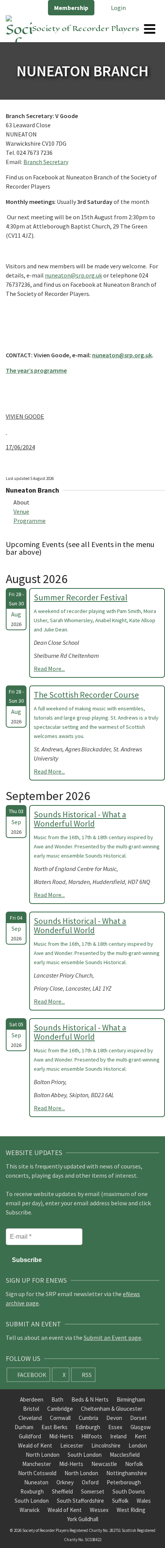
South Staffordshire (80, 1500)
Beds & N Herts (90, 1399)
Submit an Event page (112, 1337)
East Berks (54, 1427)
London (138, 1445)
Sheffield (62, 1491)
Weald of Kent (35, 1445)
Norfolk (134, 1463)
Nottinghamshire (126, 1473)
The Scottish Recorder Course (86, 694)
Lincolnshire (105, 1445)
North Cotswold (37, 1473)
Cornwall (60, 1417)
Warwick (30, 1509)
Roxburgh (32, 1491)
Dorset (138, 1417)
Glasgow (140, 1427)
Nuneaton (36, 1482)
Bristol (31, 1408)
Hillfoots (91, 1436)
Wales (144, 1500)
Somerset (92, 1491)
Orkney (65, 1482)
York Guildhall (82, 1519)
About (21, 502)
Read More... (49, 668)
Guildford (30, 1436)
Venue (21, 511)
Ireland (118, 1436)
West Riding (131, 1509)
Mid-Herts (61, 1436)
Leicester (71, 1445)
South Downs (128, 1491)
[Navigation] (149, 28)
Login (118, 8)
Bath (57, 1399)
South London (85, 1454)
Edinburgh (88, 1427)
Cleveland (30, 1417)
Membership (71, 8)
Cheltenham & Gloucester (111, 1408)
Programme (29, 520)
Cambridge (60, 1408)
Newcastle (104, 1463)
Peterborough (124, 1482)
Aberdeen (31, 1399)
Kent (141, 1436)
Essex (115, 1427)
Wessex (99, 1509)
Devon (114, 1417)
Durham (24, 1427)
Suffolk (120, 1500)
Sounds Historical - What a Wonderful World (80, 819)
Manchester (36, 1463)
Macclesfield (125, 1454)
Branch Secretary (45, 162)
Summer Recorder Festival (80, 597)
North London (42, 1454)
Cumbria (88, 1417)
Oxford (90, 1482)
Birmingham (131, 1399)
